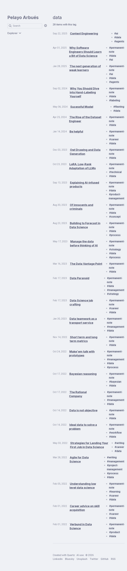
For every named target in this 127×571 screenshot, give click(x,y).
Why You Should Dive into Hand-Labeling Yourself (84, 92)
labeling (115, 100)
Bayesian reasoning (83, 373)
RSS (113, 559)
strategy (116, 249)
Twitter (94, 559)
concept (115, 216)
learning (115, 491)
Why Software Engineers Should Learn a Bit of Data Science (85, 51)
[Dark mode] (45, 25)
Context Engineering (84, 33)
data (118, 37)
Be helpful (76, 131)
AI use (80, 555)
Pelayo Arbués (23, 17)
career (115, 139)
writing (120, 443)
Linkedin (58, 559)
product (115, 532)
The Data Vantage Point (86, 263)
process (115, 235)
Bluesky (69, 559)
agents (120, 41)
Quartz (71, 555)
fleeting (119, 106)
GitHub (104, 559)
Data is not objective (83, 410)
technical (116, 172)
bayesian (116, 381)
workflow (116, 432)
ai (117, 33)
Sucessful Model (81, 106)
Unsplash (82, 559)
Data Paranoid (79, 278)
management (116, 290)
